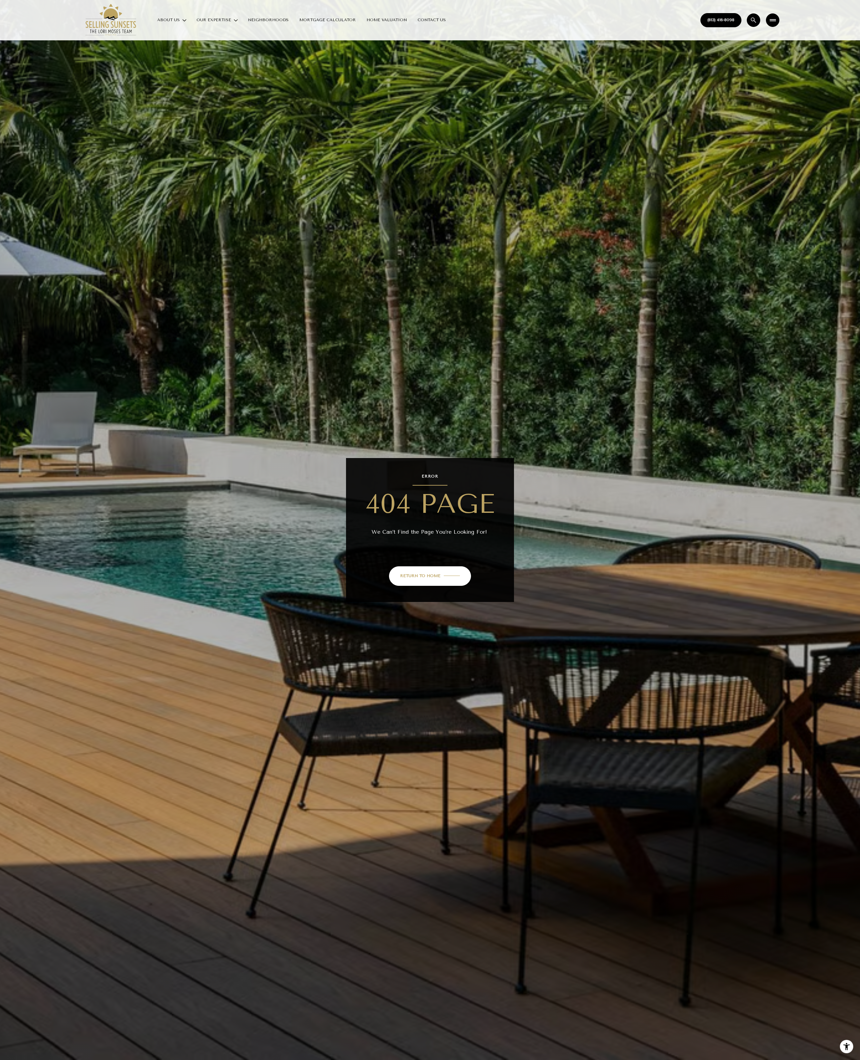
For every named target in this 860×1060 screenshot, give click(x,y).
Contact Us (432, 19)
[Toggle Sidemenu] (772, 20)
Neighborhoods (268, 19)
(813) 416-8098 (720, 19)
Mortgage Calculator (327, 19)
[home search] (753, 20)
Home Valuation (387, 19)
